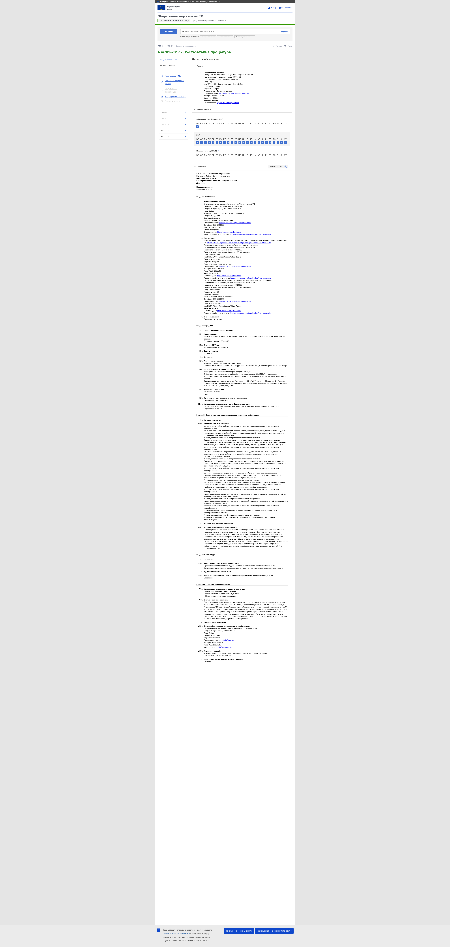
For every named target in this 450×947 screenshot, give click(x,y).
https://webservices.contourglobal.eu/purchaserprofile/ (250, 234)
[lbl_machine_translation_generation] (219, 151)
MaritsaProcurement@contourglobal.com (234, 93)
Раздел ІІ (164, 119)
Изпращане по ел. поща (175, 97)
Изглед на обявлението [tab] (168, 60)
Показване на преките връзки (174, 82)
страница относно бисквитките (176, 933)
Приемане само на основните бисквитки (274, 931)
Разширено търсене (208, 37)
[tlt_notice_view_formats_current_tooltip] (286, 167)
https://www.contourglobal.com (228, 103)
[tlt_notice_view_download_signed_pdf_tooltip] (197, 126)
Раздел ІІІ (165, 125)
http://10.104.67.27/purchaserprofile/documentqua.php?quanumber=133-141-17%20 (239, 243)
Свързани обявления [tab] (167, 65)
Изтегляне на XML (173, 76)
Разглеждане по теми (243, 37)
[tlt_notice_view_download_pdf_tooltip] (197, 142)
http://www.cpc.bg (224, 647)
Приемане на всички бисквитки (239, 931)
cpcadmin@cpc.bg (226, 640)
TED (159, 46)
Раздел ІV (165, 131)
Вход (273, 8)
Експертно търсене (225, 37)
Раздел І (164, 113)
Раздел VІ (165, 137)
